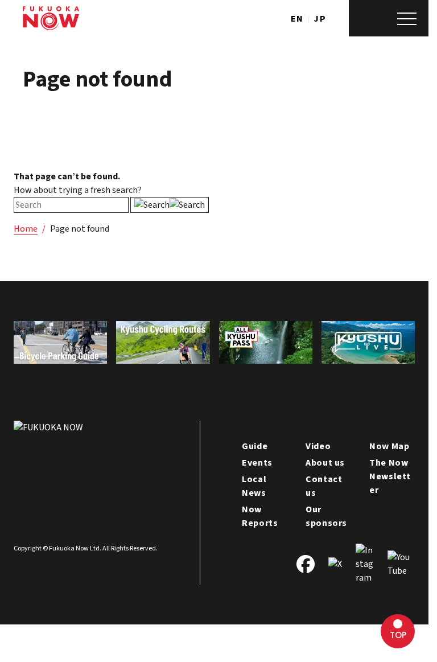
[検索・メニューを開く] (388, 18)
